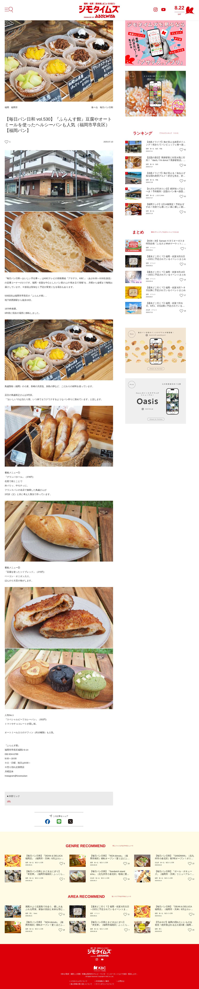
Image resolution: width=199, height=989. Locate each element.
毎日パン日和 (106, 107)
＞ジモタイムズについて (78, 981)
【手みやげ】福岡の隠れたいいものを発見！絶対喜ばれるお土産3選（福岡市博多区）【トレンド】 (174, 925)
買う (31, 913)
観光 (156, 149)
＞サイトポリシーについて (104, 984)
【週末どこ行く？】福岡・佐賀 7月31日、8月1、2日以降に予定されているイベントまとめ (165, 306)
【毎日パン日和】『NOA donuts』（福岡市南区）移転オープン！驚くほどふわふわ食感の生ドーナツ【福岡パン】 (110, 858)
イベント (153, 247)
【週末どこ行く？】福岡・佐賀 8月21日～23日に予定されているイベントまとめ (109, 909)
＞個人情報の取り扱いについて (80, 984)
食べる (94, 107)
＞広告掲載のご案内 (101, 981)
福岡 (7, 107)
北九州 (148, 310)
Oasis (35, 913)
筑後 (147, 279)
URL (9, 801)
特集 (160, 149)
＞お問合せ (120, 981)
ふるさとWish (159, 195)
